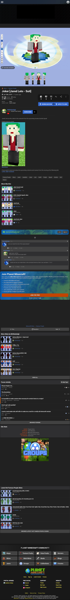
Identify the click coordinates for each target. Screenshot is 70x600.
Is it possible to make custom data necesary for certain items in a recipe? (23, 398)
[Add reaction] (11, 248)
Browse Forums (35, 422)
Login (39, 298)
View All (35, 377)
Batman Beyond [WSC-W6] (19, 353)
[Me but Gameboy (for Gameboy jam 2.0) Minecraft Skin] (6, 501)
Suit (61, 177)
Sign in (65, 232)
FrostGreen (17, 198)
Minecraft (16, 598)
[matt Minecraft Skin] (6, 363)
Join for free (35, 295)
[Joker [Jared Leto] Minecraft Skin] (7, 189)
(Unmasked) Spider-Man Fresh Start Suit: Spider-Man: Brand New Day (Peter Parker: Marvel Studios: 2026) (41, 507)
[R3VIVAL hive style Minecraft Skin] (6, 525)
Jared (19, 177)
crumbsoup (16, 518)
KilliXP (16, 214)
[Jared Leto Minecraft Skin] (7, 205)
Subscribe (27, 112)
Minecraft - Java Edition (7, 400)
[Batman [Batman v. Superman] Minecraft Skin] (6, 339)
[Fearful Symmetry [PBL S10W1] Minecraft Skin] (6, 493)
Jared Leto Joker (17, 219)
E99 (16, 222)
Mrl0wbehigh (11, 110)
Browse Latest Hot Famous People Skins (35, 531)
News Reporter (16, 369)
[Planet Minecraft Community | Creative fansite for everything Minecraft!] (35, 571)
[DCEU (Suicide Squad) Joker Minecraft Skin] (7, 197)
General (10, 387)
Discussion (7, 406)
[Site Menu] (2, 2)
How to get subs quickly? (9, 405)
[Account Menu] (68, 2)
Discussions (4, 387)
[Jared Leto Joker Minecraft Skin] (7, 222)
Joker (30, 177)
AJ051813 (16, 502)
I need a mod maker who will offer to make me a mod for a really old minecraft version (26, 411)
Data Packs (16, 400)
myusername (66, 413)
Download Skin (47, 104)
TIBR (66, 400)
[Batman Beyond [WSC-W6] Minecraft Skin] (6, 355)
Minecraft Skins (30, 326)
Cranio (15, 494)
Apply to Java (62, 104)
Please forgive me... (7, 386)
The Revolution (6, 392)
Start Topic (65, 382)
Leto (35, 177)
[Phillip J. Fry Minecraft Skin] (6, 347)
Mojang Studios (29, 598)
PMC (3, 406)
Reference (5, 167)
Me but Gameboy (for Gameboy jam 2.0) (23, 499)
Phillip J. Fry (16, 345)
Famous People (12, 88)
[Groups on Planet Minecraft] (35, 460)
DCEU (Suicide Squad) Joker (20, 195)
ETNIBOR (16, 510)
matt (14, 361)
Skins (5, 88)
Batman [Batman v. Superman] (20, 337)
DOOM (14, 515)
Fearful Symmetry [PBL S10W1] (21, 491)
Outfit (40, 177)
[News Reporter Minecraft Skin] (6, 371)
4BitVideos (17, 206)
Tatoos (4, 179)
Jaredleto (25, 177)
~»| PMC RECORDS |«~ (8, 418)
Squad (50, 177)
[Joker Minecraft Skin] (7, 213)
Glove (14, 177)
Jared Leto (16, 203)
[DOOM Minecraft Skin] (6, 517)
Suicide (56, 177)
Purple (45, 177)
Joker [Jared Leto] (18, 187)
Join (59, 232)
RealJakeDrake (5, 241)
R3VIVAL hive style (18, 523)
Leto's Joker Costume (8, 171)
